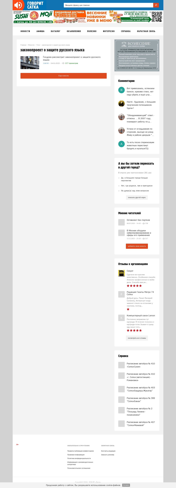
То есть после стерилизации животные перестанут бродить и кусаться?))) (140, 145)
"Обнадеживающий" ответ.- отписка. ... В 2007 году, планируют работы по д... (140, 118)
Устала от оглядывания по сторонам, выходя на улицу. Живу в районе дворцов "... (140, 132)
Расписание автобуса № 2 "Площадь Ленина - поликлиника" (139, 411)
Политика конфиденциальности (79, 458)
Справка (123, 356)
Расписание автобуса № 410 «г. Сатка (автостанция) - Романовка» (141, 377)
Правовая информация (76, 455)
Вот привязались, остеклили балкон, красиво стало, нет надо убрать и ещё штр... (140, 91)
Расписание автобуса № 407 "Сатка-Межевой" (141, 423)
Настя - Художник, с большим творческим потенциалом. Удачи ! (141, 105)
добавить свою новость (137, 246)
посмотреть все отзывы (137, 338)
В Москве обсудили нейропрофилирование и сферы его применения (139, 232)
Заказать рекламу (107, 455)
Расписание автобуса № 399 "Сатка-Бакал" (141, 399)
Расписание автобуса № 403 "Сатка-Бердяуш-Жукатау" (141, 389)
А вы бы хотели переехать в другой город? (136, 165)
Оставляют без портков (138, 220)
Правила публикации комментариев (80, 451)
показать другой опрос (137, 197)
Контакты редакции (108, 451)
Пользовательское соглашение (78, 468)
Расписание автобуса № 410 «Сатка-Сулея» (141, 365)
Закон (46, 63)
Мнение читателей (129, 213)
